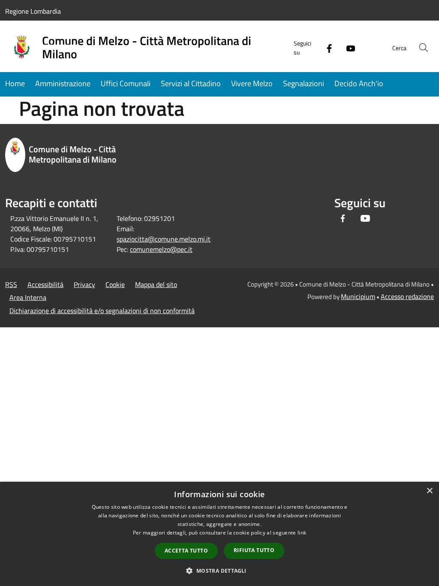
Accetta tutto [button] (186, 550)
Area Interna (27, 297)
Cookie (115, 284)
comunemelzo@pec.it (161, 249)
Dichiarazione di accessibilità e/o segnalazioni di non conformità (102, 310)
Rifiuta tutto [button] (254, 550)
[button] (219, 570)
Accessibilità (45, 284)
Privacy (84, 284)
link (302, 532)
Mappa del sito (156, 284)
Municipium (358, 296)
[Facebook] (325, 47)
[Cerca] (423, 47)
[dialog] (219, 534)
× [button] (429, 491)
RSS (11, 284)
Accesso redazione (407, 296)
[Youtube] (347, 47)
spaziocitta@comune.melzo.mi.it (163, 239)
